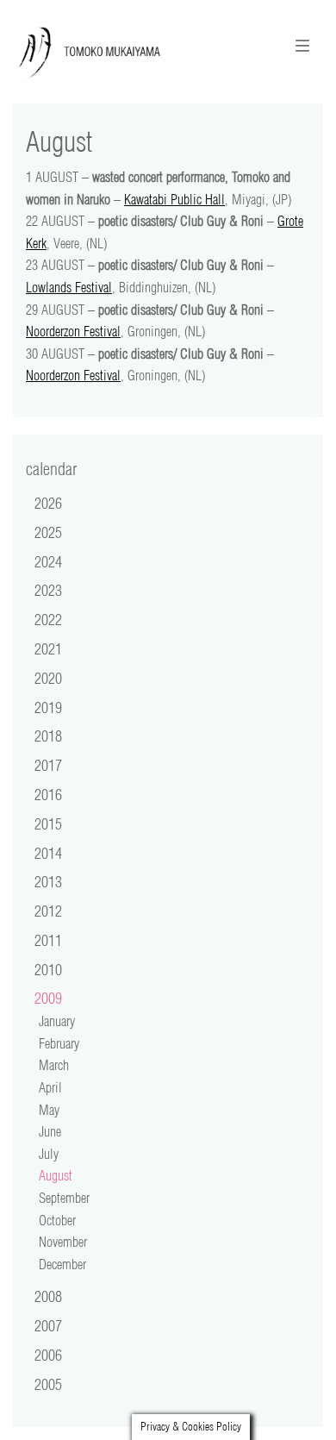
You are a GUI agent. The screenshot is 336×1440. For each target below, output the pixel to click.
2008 (48, 1296)
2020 (48, 677)
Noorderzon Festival (73, 331)
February (59, 1043)
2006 (48, 1354)
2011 (48, 939)
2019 (48, 707)
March (54, 1065)
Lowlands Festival (69, 287)
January (57, 1021)
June (50, 1131)
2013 (48, 881)
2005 (48, 1383)
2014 (48, 852)
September (64, 1197)
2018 (48, 735)
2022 (48, 619)
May (49, 1109)
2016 (48, 794)
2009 (48, 997)
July (49, 1153)
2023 (48, 589)
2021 (48, 648)
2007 (48, 1325)
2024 (48, 561)
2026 (48, 502)
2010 (48, 969)
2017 (48, 764)
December (62, 1264)
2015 (48, 823)
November (63, 1241)
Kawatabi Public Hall (174, 199)
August (55, 1175)
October (57, 1220)
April (50, 1087)
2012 (48, 910)
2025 (48, 532)
